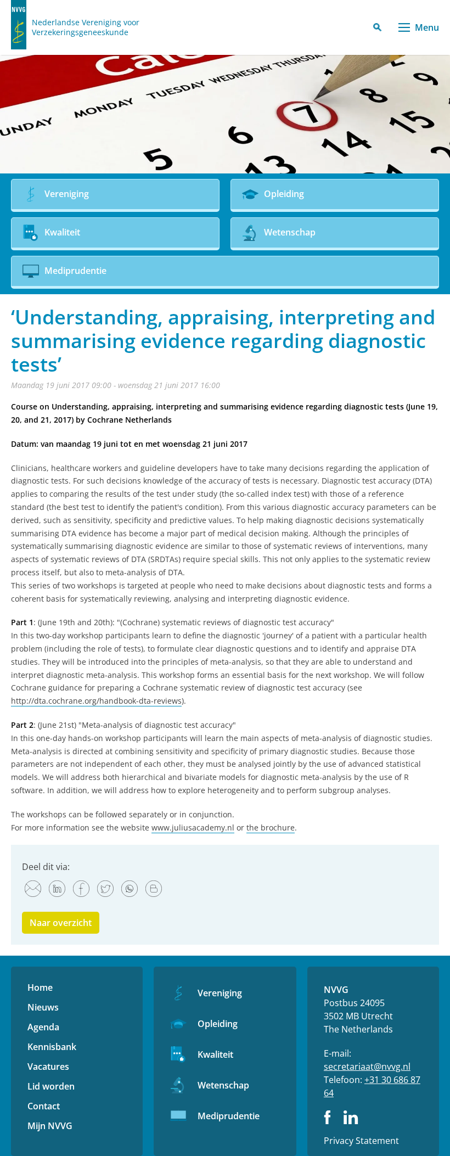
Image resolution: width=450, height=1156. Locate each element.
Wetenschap (223, 1085)
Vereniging (220, 993)
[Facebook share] (81, 889)
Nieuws (43, 1007)
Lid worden (51, 1086)
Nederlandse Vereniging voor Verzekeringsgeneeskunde (85, 27)
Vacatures (48, 1066)
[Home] (18, 24)
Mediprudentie (229, 1116)
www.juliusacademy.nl (192, 827)
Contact (43, 1106)
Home (40, 987)
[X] (105, 889)
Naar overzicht (61, 923)
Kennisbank (51, 1046)
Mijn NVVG (49, 1125)
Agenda (43, 1027)
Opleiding (218, 1024)
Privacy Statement (361, 1141)
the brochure (270, 827)
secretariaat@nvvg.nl (367, 1066)
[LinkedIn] (57, 889)
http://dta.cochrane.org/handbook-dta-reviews (96, 700)
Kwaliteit (215, 1054)
